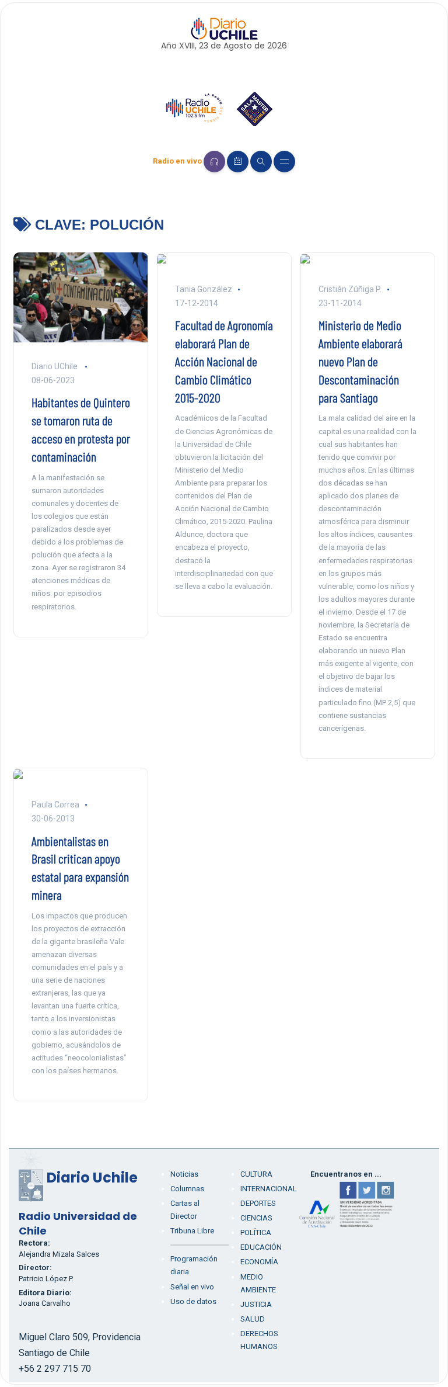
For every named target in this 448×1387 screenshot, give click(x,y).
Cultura (256, 1174)
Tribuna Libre (192, 1230)
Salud (252, 1319)
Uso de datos (193, 1301)
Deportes (258, 1203)
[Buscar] (261, 161)
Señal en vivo (192, 1286)
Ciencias (256, 1217)
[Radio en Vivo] (214, 161)
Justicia (256, 1304)
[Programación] (238, 161)
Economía (259, 1261)
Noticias (184, 1174)
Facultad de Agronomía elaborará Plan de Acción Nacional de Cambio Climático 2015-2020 (224, 360)
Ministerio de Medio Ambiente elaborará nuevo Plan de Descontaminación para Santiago (360, 360)
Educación (261, 1247)
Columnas (187, 1188)
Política (255, 1232)
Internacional (268, 1188)
